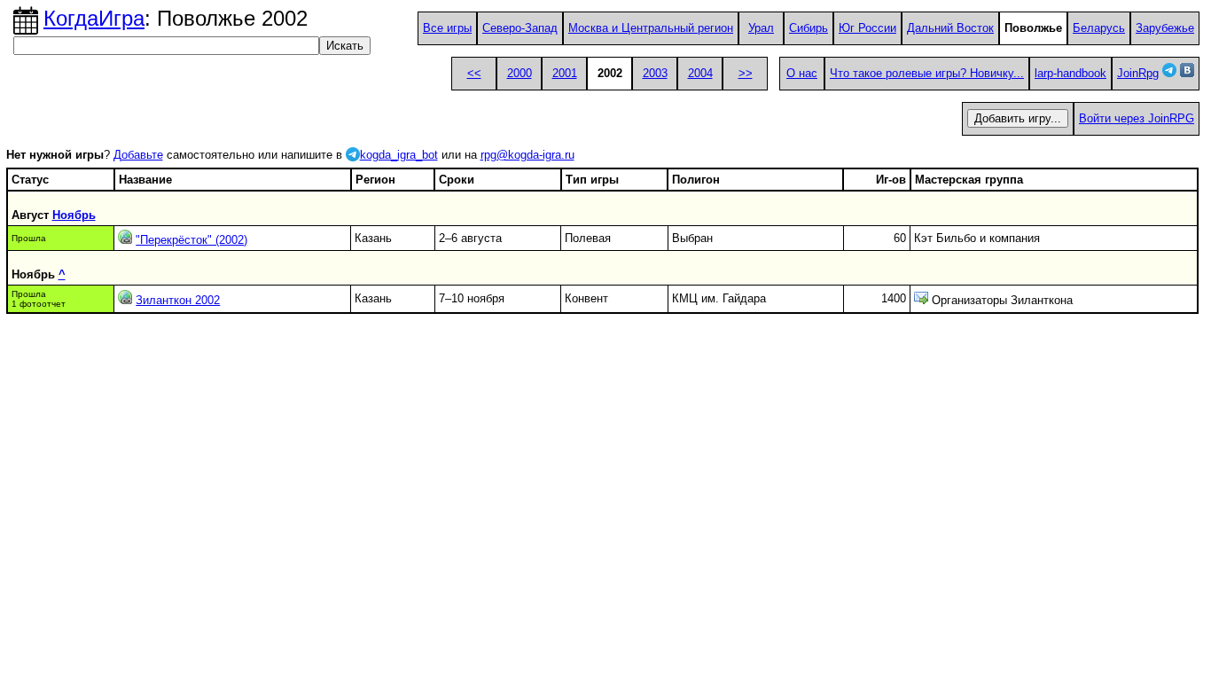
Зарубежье (1165, 28)
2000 (519, 73)
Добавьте (138, 154)
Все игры (447, 28)
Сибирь (808, 28)
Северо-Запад (520, 28)
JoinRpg (1138, 73)
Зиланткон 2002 (178, 300)
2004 (700, 73)
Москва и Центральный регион (650, 28)
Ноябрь (74, 215)
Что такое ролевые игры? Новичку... (927, 73)
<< (474, 73)
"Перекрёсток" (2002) (191, 240)
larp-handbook (1070, 73)
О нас (801, 73)
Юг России (867, 28)
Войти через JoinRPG (1136, 118)
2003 (655, 73)
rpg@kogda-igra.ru (527, 154)
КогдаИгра (94, 18)
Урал (761, 28)
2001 (564, 73)
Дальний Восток (950, 28)
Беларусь (1099, 28)
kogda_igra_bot (399, 154)
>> (745, 73)
